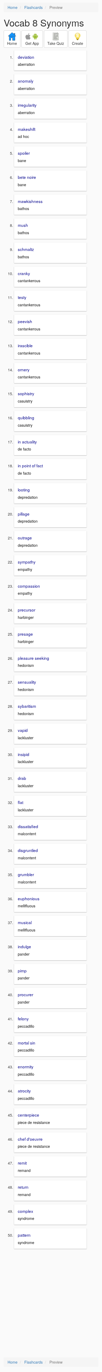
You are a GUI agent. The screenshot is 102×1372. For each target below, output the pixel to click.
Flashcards (33, 7)
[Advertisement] (51, 1303)
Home (13, 7)
